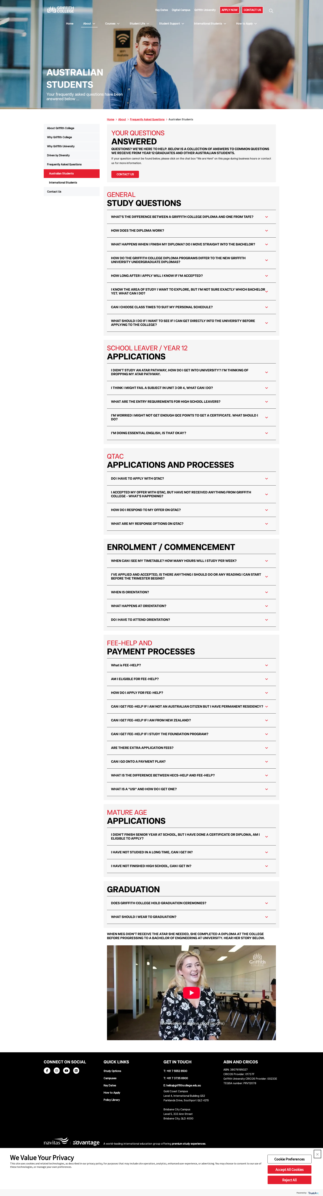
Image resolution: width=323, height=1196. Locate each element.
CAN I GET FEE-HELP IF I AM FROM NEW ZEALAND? (151, 720)
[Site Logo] (60, 9)
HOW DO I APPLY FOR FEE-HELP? (137, 693)
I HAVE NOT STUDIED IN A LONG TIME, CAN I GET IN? (152, 852)
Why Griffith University (61, 146)
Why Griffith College (59, 137)
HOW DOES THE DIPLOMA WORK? (137, 230)
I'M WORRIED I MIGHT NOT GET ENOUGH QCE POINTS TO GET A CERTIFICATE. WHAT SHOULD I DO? (184, 417)
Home (69, 23)
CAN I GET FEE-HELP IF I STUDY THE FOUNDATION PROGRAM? (159, 734)
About (87, 23)
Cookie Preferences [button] (289, 1159)
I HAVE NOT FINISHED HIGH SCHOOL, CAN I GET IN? (151, 866)
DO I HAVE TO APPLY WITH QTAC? (137, 478)
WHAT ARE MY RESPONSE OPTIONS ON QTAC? (147, 524)
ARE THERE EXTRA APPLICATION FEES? (142, 748)
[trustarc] (313, 1192)
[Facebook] (47, 1070)
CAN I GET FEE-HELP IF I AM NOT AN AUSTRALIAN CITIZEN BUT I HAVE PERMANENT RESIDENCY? (187, 706)
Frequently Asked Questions (64, 164)
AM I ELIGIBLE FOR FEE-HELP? (135, 679)
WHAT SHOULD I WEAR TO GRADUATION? (143, 917)
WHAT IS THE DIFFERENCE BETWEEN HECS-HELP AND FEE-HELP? (163, 775)
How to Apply (244, 23)
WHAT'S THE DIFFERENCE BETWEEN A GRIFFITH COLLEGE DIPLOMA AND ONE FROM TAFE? (182, 217)
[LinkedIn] (76, 1070)
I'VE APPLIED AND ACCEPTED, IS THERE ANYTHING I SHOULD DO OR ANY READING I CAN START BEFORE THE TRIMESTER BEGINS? (186, 576)
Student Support (170, 23)
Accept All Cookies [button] (290, 1169)
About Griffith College (60, 128)
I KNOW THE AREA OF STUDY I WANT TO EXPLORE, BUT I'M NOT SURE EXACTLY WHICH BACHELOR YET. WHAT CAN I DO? (188, 291)
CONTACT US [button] (125, 174)
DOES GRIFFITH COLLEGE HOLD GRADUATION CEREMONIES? (158, 903)
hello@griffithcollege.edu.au (183, 1085)
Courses (110, 23)
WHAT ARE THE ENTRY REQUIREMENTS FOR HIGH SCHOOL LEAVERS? (166, 402)
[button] (317, 1154)
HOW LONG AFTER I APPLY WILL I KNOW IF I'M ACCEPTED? (157, 276)
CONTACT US (252, 10)
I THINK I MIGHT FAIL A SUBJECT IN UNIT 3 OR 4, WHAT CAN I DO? (162, 388)
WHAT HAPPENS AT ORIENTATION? (138, 606)
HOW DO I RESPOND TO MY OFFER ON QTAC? (146, 510)
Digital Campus (181, 10)
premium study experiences (188, 1143)
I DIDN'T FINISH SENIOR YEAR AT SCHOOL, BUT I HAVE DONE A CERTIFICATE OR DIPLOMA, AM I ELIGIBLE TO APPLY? (185, 836)
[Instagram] (57, 1070)
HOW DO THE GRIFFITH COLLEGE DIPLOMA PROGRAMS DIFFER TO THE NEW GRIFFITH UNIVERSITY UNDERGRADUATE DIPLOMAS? (178, 260)
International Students (208, 23)
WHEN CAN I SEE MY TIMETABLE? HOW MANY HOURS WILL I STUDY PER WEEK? (174, 561)
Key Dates (161, 10)
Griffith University (205, 10)
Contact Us (54, 191)
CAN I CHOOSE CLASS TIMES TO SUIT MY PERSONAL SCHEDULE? (162, 307)
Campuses (110, 1078)
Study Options (112, 1071)
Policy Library (112, 1099)
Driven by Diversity (58, 155)
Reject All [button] (289, 1180)
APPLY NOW (230, 10)
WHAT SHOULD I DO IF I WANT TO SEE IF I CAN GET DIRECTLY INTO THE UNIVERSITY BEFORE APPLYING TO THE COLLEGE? (183, 323)
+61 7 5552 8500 (177, 1071)
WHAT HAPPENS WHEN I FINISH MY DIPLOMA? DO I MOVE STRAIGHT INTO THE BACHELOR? (183, 244)
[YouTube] (66, 1070)
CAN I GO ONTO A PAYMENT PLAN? (138, 762)
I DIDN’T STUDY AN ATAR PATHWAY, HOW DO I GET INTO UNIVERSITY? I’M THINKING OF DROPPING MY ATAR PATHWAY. (179, 372)
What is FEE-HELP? (126, 665)
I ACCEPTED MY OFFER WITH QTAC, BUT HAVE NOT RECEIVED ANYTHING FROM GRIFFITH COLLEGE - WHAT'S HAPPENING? (181, 494)
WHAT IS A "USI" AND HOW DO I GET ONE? (144, 789)
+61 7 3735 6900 (177, 1078)
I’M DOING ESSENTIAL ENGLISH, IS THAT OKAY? (148, 433)
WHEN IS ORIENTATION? (130, 592)
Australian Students (61, 173)
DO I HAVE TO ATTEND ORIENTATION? (140, 620)
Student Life (138, 23)
